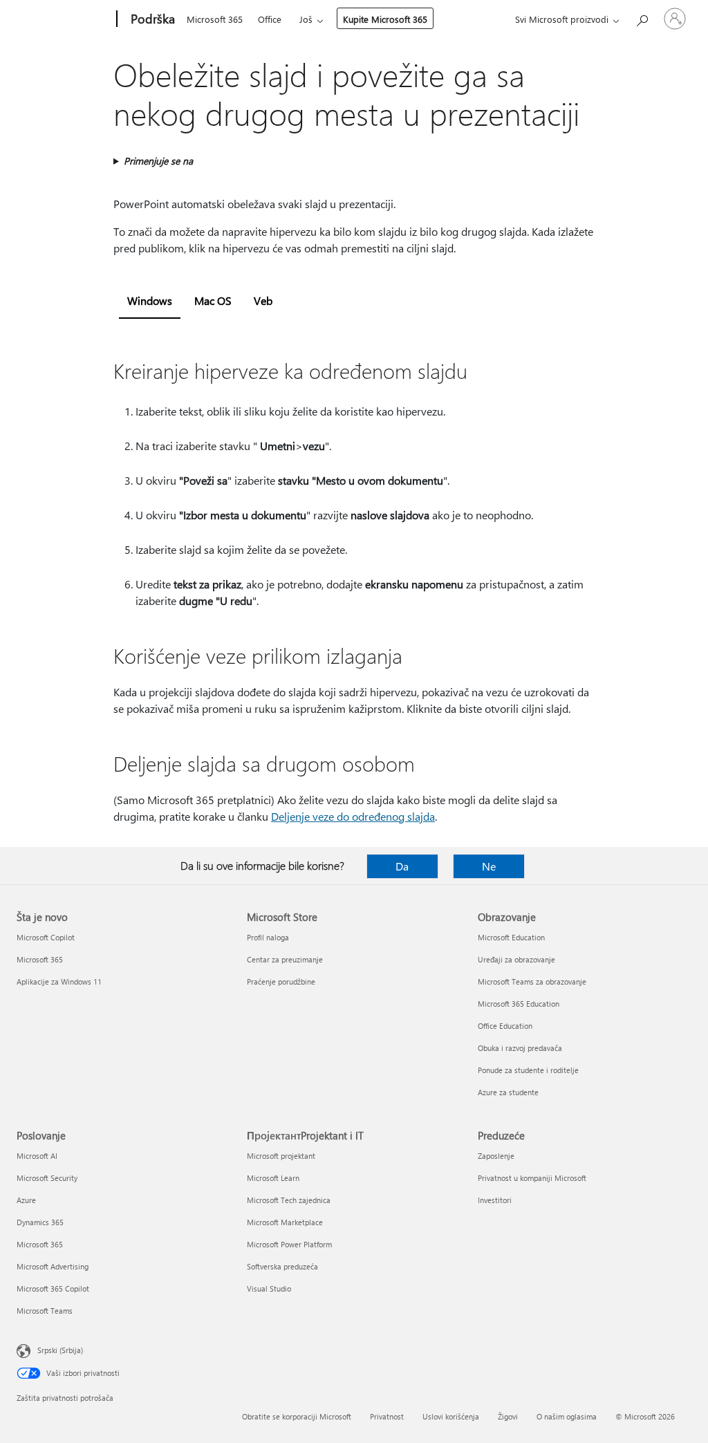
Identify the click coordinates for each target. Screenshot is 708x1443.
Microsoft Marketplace (285, 1222)
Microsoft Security (47, 1178)
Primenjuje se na (158, 160)
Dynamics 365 (40, 1222)
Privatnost (387, 1416)
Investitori (495, 1200)
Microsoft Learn (273, 1178)
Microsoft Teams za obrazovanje (532, 981)
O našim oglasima (567, 1416)
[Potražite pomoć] (641, 17)
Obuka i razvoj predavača (520, 1048)
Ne (489, 866)
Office (269, 19)
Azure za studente (508, 1092)
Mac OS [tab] (213, 300)
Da (402, 866)
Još (306, 19)
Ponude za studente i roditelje (528, 1070)
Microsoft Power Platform (289, 1244)
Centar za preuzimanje (285, 959)
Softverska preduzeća (282, 1266)
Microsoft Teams (45, 1310)
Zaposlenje (496, 1156)
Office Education (505, 1026)
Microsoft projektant (281, 1156)
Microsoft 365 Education (518, 1003)
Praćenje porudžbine (281, 981)
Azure (26, 1200)
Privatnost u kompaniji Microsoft (532, 1178)
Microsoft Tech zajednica (288, 1200)
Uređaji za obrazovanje (516, 959)
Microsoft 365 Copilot (53, 1288)
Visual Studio (269, 1288)
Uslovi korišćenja (450, 1416)
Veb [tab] (263, 300)
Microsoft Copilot (46, 937)
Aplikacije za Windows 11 (59, 981)
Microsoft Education (511, 937)
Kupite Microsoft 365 (385, 19)
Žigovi (508, 1416)
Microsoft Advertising (52, 1266)
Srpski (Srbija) (60, 1350)
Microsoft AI (37, 1156)
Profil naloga (268, 937)
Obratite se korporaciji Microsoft (296, 1416)
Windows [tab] (149, 300)
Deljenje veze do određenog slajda (353, 816)
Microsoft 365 (215, 19)
